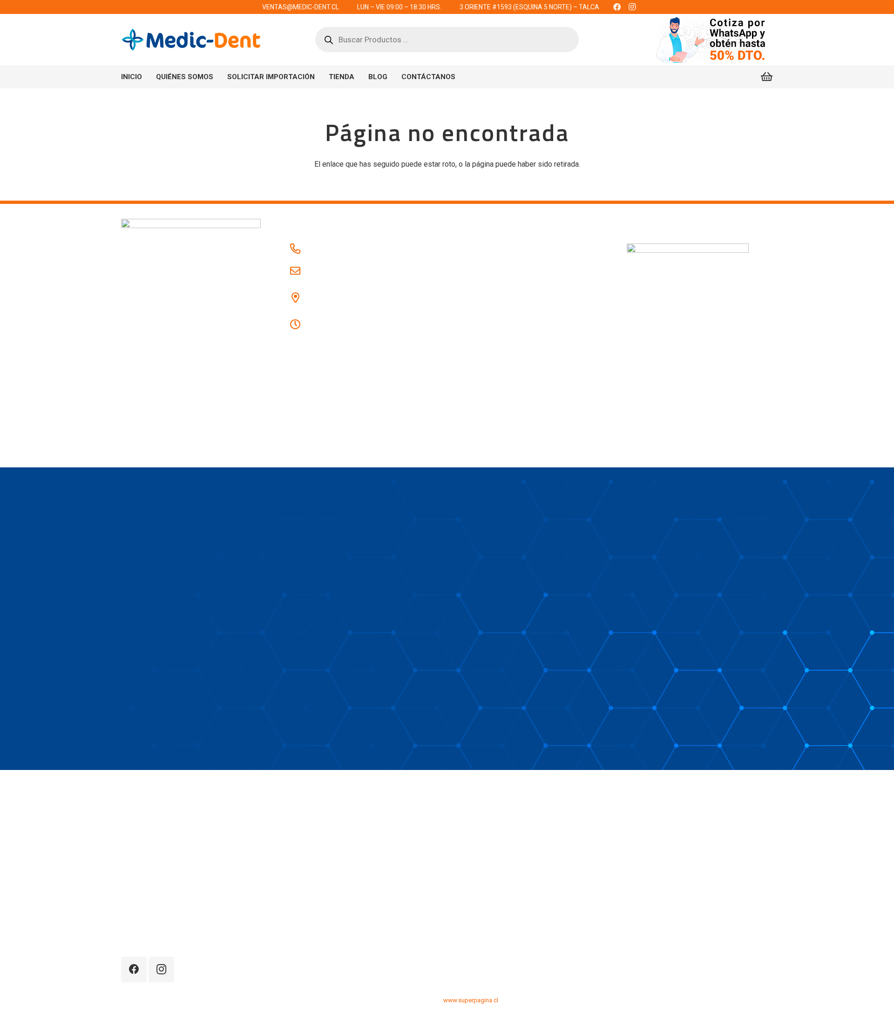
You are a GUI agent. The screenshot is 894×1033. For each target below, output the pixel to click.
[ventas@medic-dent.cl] (300, 271)
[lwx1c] (191, 39)
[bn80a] (714, 39)
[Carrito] (766, 76)
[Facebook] (134, 969)
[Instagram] (161, 969)
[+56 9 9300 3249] (300, 249)
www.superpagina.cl (470, 1000)
